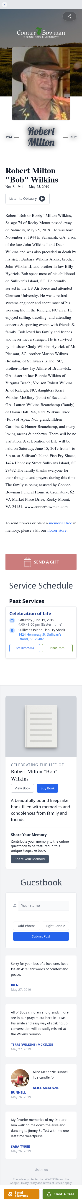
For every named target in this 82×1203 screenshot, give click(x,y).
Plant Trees (57, 648)
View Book (22, 788)
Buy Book (47, 788)
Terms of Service (53, 1183)
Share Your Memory (30, 859)
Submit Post (41, 936)
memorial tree (60, 523)
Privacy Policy (28, 1183)
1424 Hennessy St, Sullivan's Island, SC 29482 (40, 636)
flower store (57, 530)
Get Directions (25, 648)
